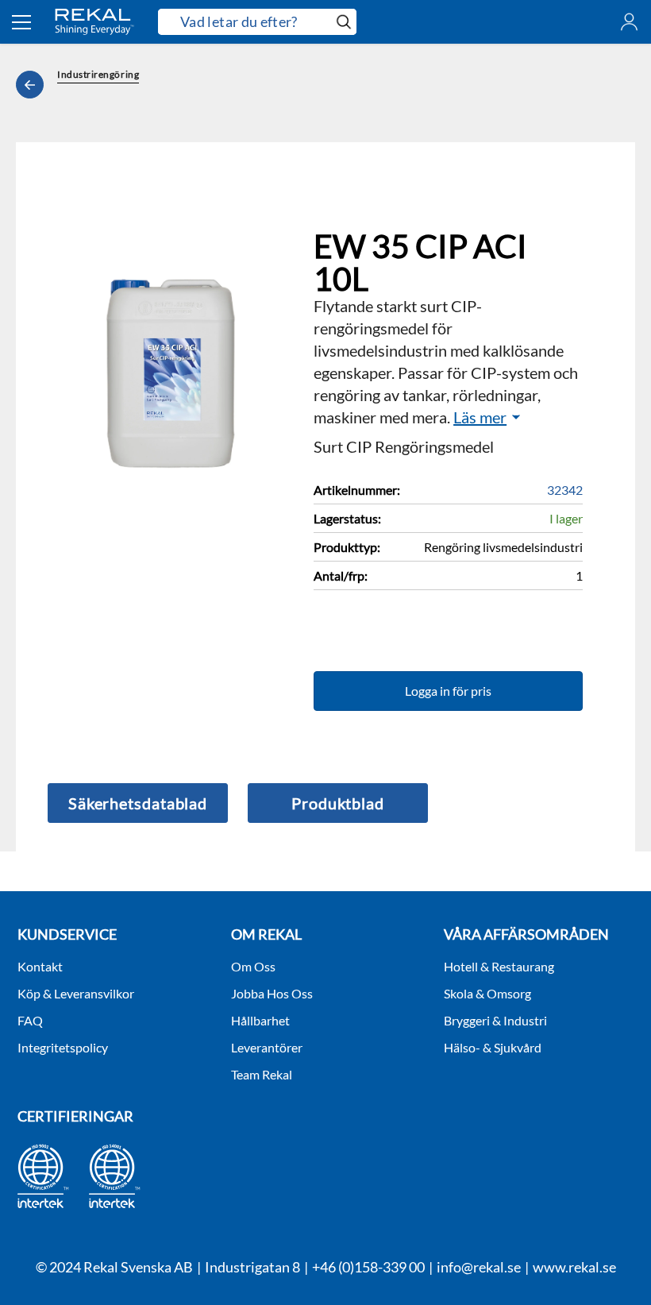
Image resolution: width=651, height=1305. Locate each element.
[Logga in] (629, 22)
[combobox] (244, 22)
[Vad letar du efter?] (257, 22)
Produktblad (337, 803)
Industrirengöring (98, 74)
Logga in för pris (448, 690)
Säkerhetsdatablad (137, 803)
